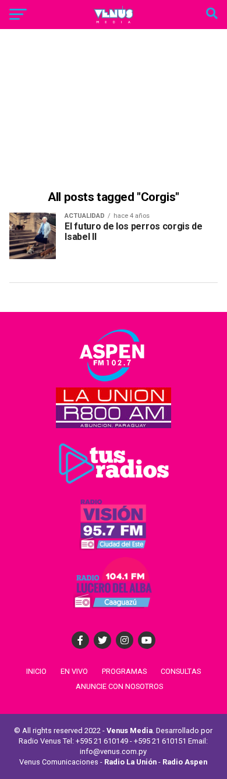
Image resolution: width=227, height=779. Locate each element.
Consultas (181, 671)
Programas (124, 671)
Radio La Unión (130, 762)
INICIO (36, 671)
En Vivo (74, 671)
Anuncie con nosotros (119, 686)
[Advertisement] (113, 111)
